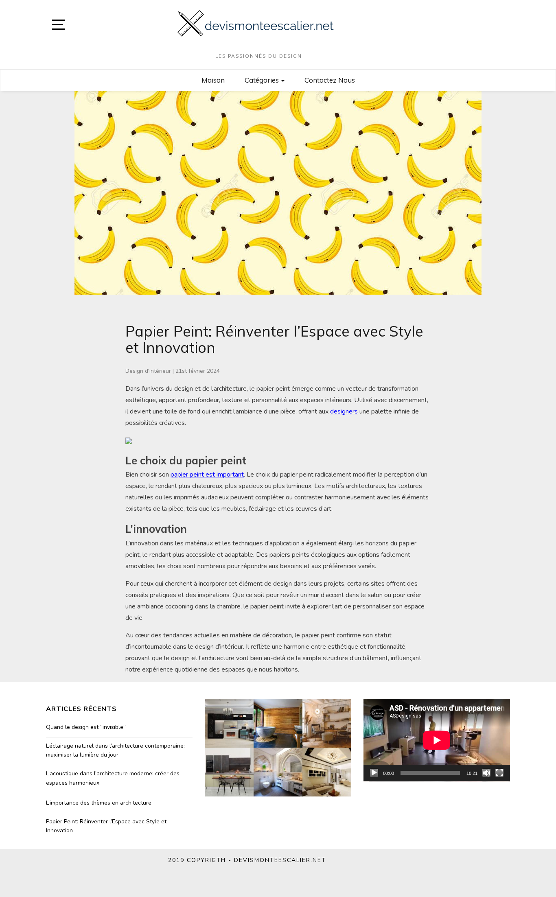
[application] (436, 740)
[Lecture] (374, 773)
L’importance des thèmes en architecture (98, 803)
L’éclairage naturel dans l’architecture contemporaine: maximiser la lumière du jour (115, 750)
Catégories (262, 80)
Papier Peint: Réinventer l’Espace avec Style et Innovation (106, 826)
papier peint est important (207, 474)
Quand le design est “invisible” (86, 727)
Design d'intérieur (148, 371)
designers (344, 411)
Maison (213, 80)
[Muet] (486, 773)
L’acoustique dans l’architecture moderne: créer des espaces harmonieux (112, 778)
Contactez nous (329, 80)
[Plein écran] (499, 773)
